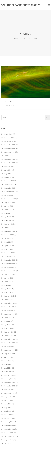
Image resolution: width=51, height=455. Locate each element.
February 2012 (9, 418)
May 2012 (7, 407)
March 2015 (8, 292)
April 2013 (7, 368)
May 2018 (7, 174)
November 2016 (9, 231)
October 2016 (9, 235)
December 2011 (9, 425)
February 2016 (9, 253)
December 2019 (9, 145)
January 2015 (8, 300)
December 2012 (9, 382)
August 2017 (8, 202)
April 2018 (7, 177)
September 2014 (10, 314)
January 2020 (9, 141)
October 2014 (8, 310)
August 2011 (8, 440)
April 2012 (7, 411)
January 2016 (8, 256)
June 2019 (8, 156)
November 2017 (9, 192)
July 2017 (7, 206)
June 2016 (8, 238)
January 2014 (8, 336)
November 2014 (9, 307)
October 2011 (8, 433)
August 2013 (8, 354)
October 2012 (9, 389)
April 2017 (7, 217)
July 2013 (7, 357)
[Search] (47, 117)
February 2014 (9, 332)
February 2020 (9, 138)
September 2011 (9, 436)
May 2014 (7, 321)
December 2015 (9, 260)
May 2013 (7, 364)
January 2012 (8, 422)
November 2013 (9, 343)
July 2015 (7, 278)
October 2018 (9, 166)
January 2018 (8, 184)
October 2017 (9, 195)
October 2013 (9, 346)
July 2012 (7, 400)
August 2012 (8, 397)
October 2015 (9, 267)
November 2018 (9, 163)
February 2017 (9, 224)
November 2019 (9, 148)
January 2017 (8, 228)
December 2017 (9, 188)
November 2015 (9, 264)
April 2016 (7, 246)
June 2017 (8, 210)
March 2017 (8, 220)
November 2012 (9, 386)
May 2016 (7, 242)
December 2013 (9, 339)
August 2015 (8, 274)
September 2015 (10, 271)
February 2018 (9, 181)
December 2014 (9, 303)
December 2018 (9, 159)
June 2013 (8, 361)
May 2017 (7, 213)
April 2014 (7, 325)
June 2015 (8, 282)
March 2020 (8, 134)
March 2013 (8, 371)
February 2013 (9, 375)
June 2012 (8, 404)
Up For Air (8, 102)
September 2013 (10, 350)
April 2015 (7, 289)
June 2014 (7, 318)
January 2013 (8, 379)
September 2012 (10, 393)
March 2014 (8, 328)
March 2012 (8, 415)
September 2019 (10, 152)
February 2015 (9, 296)
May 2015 (7, 285)
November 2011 (9, 429)
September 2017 (10, 199)
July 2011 (7, 443)
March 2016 (8, 249)
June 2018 (8, 170)
